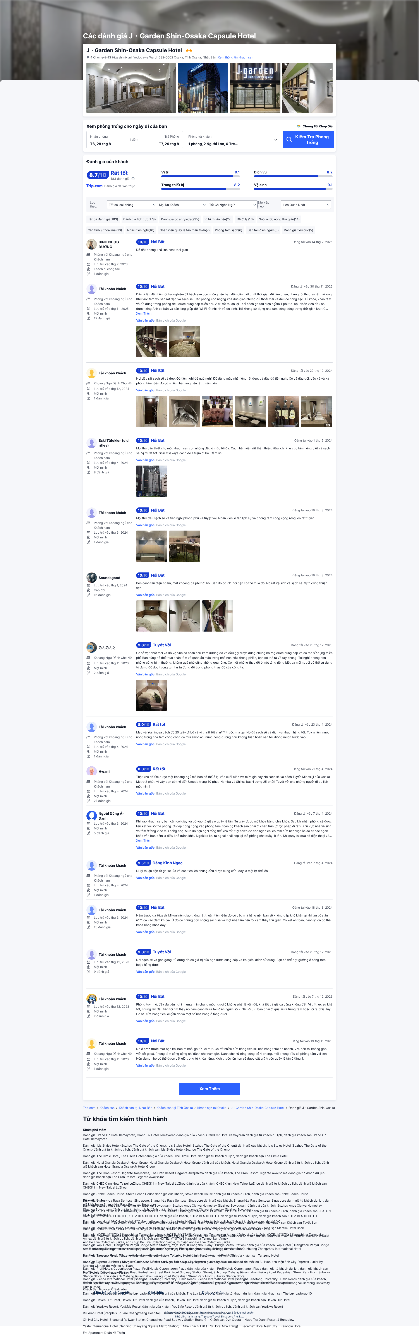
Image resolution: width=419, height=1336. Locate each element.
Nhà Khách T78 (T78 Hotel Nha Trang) (210, 1326)
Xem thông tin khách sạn (235, 57)
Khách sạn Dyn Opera (225, 1319)
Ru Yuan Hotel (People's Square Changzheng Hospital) (122, 1313)
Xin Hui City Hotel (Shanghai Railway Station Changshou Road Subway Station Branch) (144, 1319)
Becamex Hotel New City (259, 1326)
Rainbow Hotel (291, 1326)
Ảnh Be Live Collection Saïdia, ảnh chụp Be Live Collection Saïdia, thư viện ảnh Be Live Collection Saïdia (156, 1242)
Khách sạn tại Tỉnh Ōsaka (175, 1108)
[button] (384, 7)
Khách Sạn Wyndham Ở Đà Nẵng (159, 1283)
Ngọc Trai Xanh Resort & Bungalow (269, 1319)
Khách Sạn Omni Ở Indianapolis (267, 1283)
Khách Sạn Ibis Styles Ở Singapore (107, 1283)
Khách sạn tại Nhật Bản (135, 1108)
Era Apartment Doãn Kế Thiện (104, 1332)
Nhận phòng (99, 136)
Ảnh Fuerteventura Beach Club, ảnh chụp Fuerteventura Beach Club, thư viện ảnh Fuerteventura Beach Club (160, 1255)
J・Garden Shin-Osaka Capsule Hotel (257, 1108)
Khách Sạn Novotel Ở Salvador (105, 1289)
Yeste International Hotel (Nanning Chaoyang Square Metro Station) (131, 1326)
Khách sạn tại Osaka (212, 1108)
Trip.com (89, 1108)
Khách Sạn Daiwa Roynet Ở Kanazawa (214, 1283)
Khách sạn (107, 1108)
